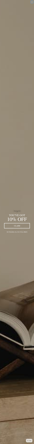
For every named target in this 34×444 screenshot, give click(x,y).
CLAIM (17, 225)
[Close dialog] (32, 2)
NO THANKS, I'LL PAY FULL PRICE (17, 232)
